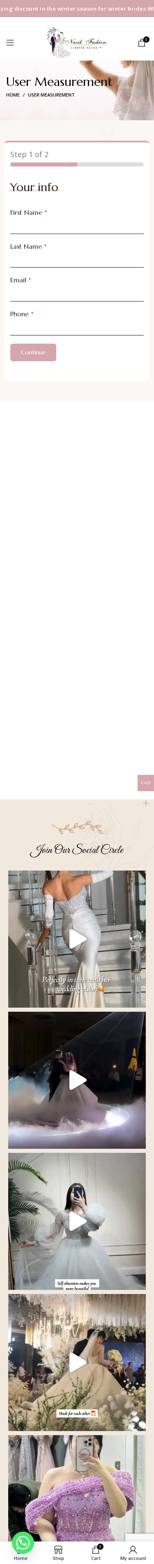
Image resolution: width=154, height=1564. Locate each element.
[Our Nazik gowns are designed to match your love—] (77, 1362)
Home (13, 95)
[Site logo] (77, 41)
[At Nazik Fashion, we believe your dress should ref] (77, 939)
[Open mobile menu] (10, 42)
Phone (22, 314)
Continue (33, 352)
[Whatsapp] (23, 1543)
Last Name (28, 246)
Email (20, 280)
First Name (28, 212)
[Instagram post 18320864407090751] (77, 1080)
